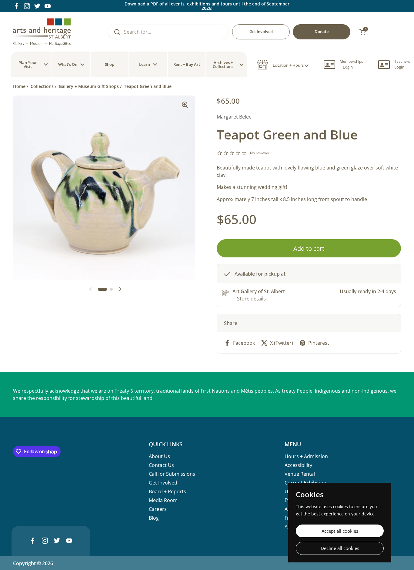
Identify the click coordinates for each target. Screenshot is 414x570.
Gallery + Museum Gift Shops (89, 86)
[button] (283, 64)
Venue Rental (300, 474)
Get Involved (163, 482)
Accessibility (298, 465)
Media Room (163, 500)
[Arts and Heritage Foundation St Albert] (42, 31)
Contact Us (161, 465)
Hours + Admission (306, 456)
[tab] (249, 298)
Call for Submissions (172, 474)
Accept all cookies (340, 531)
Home (19, 86)
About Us (159, 456)
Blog (154, 518)
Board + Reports (167, 491)
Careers (158, 509)
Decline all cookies (340, 548)
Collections (42, 86)
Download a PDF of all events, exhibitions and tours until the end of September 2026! (207, 6)
